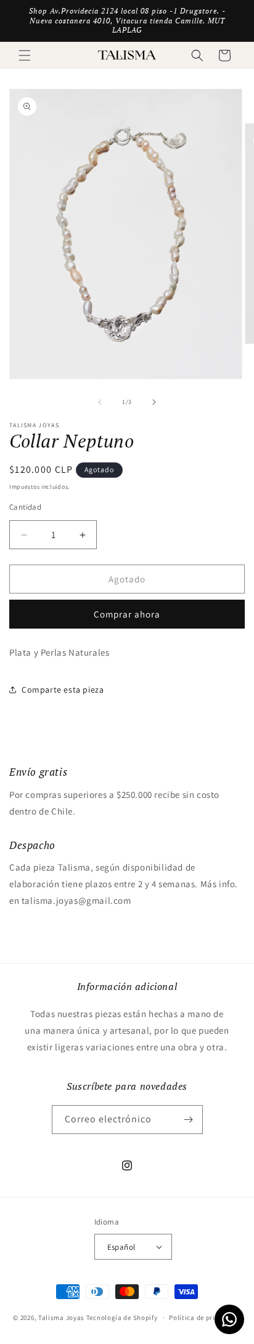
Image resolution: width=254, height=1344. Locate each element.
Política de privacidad (204, 1317)
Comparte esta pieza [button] (63, 689)
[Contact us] (229, 1319)
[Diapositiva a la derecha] (154, 402)
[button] (24, 55)
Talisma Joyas (61, 1317)
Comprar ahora (127, 614)
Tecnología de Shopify (122, 1317)
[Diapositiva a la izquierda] (99, 402)
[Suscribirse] (188, 1119)
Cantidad (25, 507)
